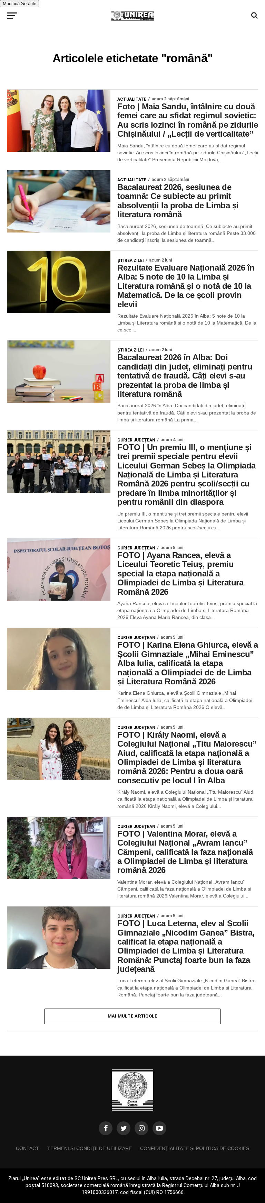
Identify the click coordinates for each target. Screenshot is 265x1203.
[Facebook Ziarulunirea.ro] (105, 1128)
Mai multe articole (133, 1016)
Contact (27, 1148)
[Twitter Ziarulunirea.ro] (123, 1128)
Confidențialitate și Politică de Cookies (194, 1148)
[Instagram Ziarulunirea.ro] (141, 1128)
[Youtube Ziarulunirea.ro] (159, 1128)
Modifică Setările (19, 3)
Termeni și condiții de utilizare (89, 1148)
